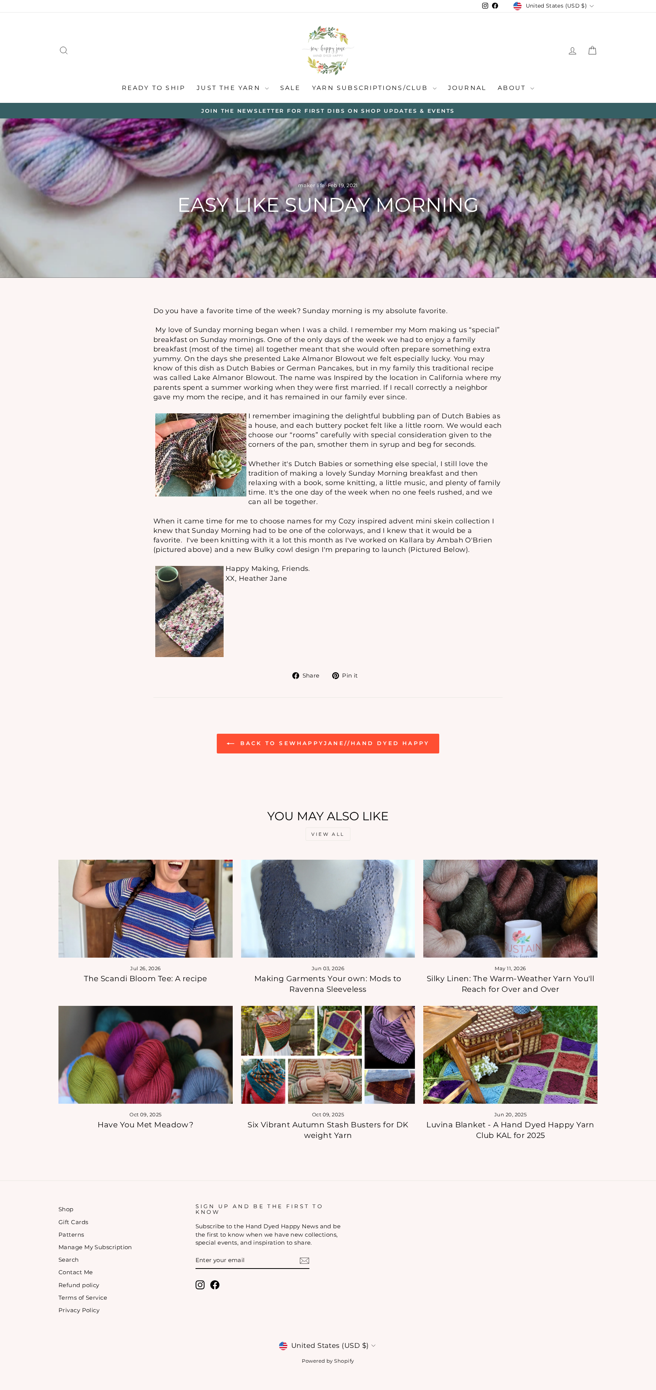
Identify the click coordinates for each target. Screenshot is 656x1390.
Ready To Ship (154, 87)
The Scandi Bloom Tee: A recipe (145, 978)
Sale (290, 87)
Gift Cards (73, 1222)
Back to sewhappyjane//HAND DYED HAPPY (333, 743)
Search (68, 1259)
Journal (467, 87)
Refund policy (78, 1285)
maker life (311, 185)
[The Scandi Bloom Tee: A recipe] (145, 909)
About (513, 87)
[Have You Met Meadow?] (145, 1055)
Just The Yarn (230, 87)
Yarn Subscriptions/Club (371, 87)
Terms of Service (82, 1297)
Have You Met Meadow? (145, 1124)
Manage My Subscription (95, 1247)
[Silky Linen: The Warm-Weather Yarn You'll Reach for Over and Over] (510, 909)
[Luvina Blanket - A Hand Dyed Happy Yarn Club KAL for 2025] (510, 1055)
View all (328, 834)
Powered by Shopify (328, 1361)
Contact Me (75, 1272)
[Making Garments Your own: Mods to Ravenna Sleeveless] (328, 909)
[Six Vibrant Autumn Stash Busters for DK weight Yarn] (328, 1055)
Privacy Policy (78, 1310)
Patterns (71, 1234)
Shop (66, 1209)
